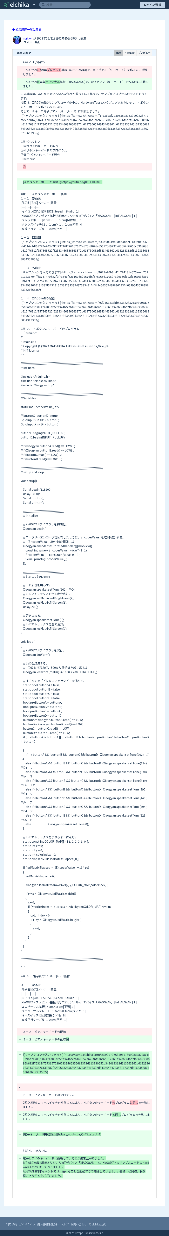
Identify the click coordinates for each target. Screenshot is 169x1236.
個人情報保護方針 (48, 1224)
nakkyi (28, 38)
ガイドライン (27, 1224)
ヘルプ (65, 1224)
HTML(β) (130, 52)
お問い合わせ (79, 1224)
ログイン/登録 (152, 5)
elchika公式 (98, 1224)
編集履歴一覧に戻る (28, 29)
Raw (118, 52)
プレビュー (144, 52)
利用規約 (11, 1224)
